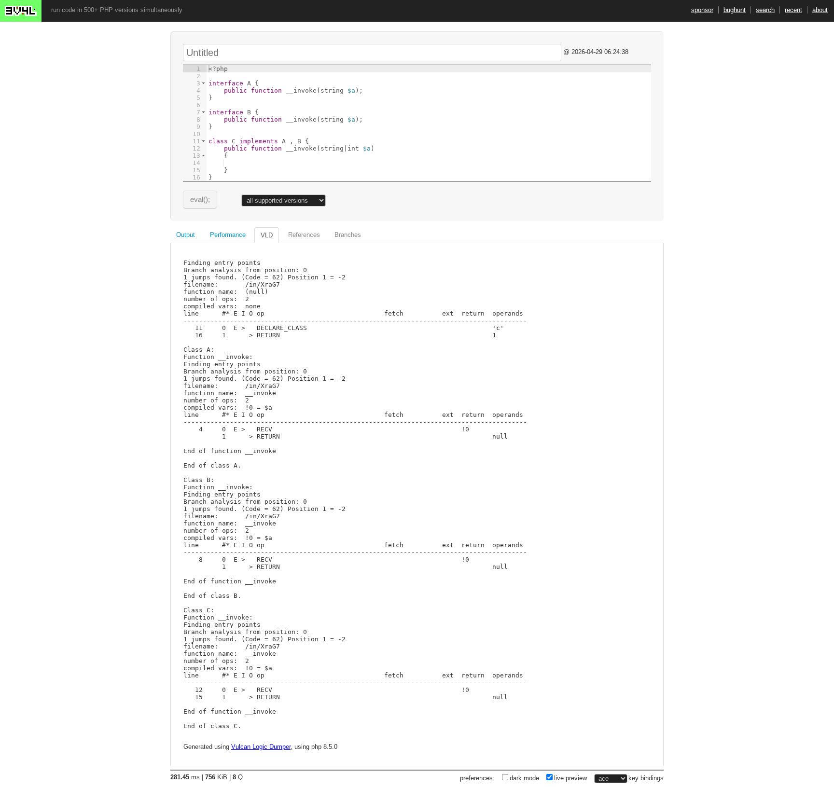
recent (793, 10)
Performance (228, 234)
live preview (570, 778)
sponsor (702, 10)
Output (185, 234)
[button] (203, 83)
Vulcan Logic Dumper (261, 746)
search (765, 10)
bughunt (734, 10)
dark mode (524, 778)
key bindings (646, 778)
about (820, 10)
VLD (267, 235)
